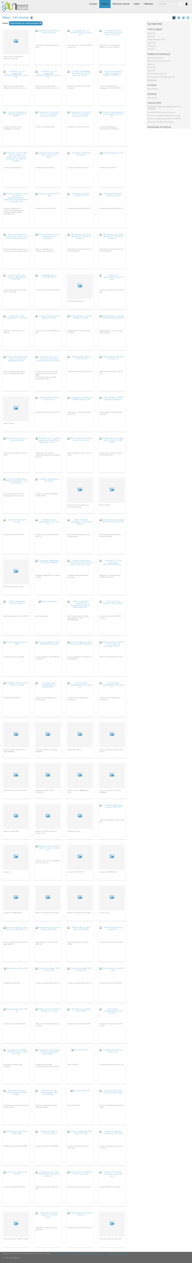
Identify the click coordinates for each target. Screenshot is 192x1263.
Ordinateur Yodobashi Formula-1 (78, 167)
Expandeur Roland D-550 (12, 697)
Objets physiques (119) (155, 39)
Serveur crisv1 (104, 913)
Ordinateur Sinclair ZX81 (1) (45, 167)
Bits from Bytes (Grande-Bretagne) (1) (161, 77)
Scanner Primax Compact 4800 (14, 657)
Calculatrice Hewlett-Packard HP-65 (111, 208)
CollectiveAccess (14, 1257)
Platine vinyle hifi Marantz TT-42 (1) (79, 1187)
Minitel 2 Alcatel (9, 423)
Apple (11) (151, 70)
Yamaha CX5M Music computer (110, 1187)
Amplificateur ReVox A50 (12, 983)
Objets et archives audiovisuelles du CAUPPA (164, 118)
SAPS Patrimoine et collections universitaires (87, 1254)
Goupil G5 (7, 872)
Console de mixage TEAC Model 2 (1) (79, 983)
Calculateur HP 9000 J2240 (13, 913)
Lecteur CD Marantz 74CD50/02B (47, 1146)
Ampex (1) (151, 64)
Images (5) (151, 33)
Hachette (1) (151, 98)
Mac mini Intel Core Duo (75, 301)
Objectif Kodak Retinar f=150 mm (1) (48, 412)
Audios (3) (151, 46)
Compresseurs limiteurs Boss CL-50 (111, 1064)
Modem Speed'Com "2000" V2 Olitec (16, 1239)
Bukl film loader (40, 496)
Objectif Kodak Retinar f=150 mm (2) (79, 371)
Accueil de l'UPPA (60, 1254)
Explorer (105, 4)
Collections (148, 4)
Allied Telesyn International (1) (158, 61)
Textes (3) (150, 49)
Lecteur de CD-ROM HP (75, 872)
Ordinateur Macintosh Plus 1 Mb (110, 1239)
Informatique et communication (24, 23)
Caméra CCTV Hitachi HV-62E (13, 534)
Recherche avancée (121, 4)
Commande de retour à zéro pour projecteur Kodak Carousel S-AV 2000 (47, 373)
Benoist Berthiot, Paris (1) (156, 74)
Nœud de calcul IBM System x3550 (47, 913)
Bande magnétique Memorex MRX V (16, 616)
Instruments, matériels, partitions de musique (163, 115)
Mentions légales (122, 1254)
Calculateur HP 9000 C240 (108, 872)
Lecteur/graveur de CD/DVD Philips (48, 290)
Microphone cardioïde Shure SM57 (79, 1024)
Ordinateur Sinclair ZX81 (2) (13, 167)
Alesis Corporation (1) (155, 58)
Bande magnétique (42, 616)
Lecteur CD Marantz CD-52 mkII (14, 1187)
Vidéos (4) (151, 36)
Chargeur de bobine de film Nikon (47, 494)
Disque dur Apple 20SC (11, 831)
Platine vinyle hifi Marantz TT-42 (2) (111, 657)
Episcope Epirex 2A (73, 1105)
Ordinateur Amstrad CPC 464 (45, 208)
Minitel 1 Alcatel (105, 505)
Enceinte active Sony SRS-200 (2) (111, 983)
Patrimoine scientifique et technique (160, 122)
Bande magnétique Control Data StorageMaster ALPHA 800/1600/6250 (78, 618)
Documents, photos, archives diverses (161, 112)
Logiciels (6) (151, 43)
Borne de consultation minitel (13, 586)
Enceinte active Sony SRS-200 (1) (15, 1024)
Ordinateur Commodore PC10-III (78, 127)
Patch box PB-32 (72, 1064)
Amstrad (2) (151, 67)
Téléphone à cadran (73, 831)
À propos (93, 4)
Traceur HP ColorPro (74, 749)
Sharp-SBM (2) (152, 89)
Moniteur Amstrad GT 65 (108, 167)
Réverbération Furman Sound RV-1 (111, 942)
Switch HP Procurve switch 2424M (15, 790)
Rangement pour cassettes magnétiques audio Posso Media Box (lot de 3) (48, 454)
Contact (110, 1254)
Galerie (137, 4)
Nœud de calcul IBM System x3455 (79, 913)
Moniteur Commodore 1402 (45, 127)
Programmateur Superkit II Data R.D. (79, 1227)
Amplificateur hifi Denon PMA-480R (15, 1146)
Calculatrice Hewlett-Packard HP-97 (79, 208)
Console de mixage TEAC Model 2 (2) (48, 983)
